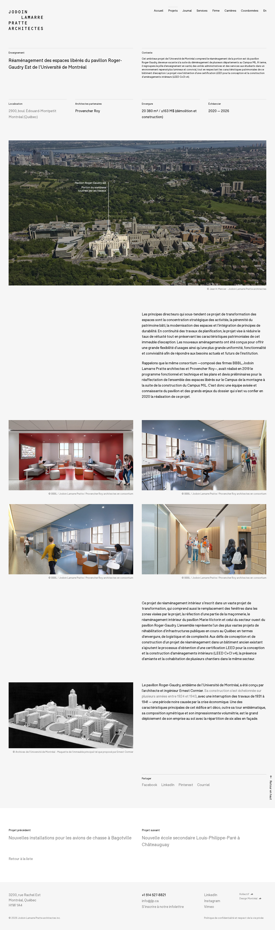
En (264, 10)
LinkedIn (167, 785)
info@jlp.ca (150, 901)
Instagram (212, 901)
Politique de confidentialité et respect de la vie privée (233, 917)
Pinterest (185, 785)
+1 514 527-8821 (154, 895)
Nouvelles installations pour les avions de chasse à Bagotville (70, 837)
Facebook (149, 785)
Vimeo (209, 907)
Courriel (203, 785)
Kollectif (244, 894)
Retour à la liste (21, 859)
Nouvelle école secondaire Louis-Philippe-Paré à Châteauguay (191, 841)
